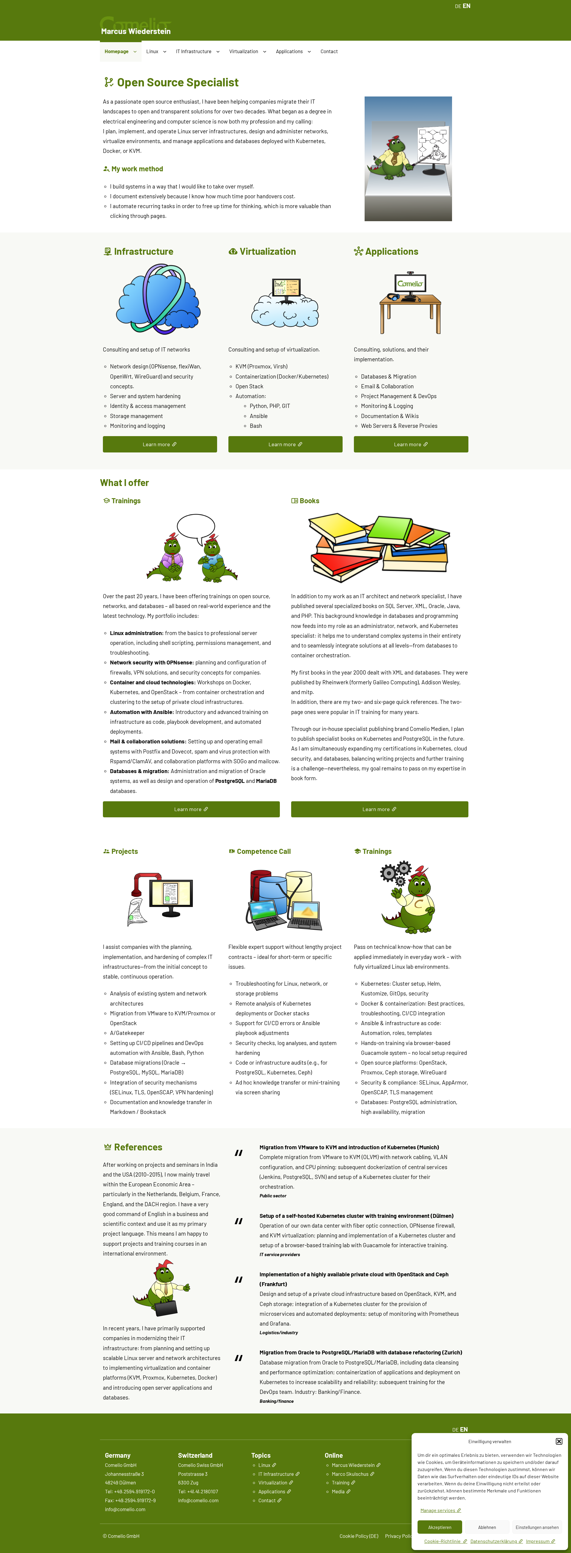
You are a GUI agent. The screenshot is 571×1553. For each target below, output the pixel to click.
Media (338, 1491)
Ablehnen (487, 1527)
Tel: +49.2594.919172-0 (130, 1491)
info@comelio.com (125, 1509)
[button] (559, 1441)
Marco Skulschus (350, 1474)
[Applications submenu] (309, 52)
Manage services (438, 1510)
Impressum (538, 1541)
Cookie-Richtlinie (443, 1541)
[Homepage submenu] (135, 52)
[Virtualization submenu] (265, 52)
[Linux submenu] (165, 52)
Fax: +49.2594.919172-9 (130, 1500)
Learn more (156, 444)
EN (466, 5)
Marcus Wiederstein (353, 1465)
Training (340, 1482)
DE (458, 6)
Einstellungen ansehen (537, 1527)
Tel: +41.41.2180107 (198, 1491)
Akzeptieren (439, 1527)
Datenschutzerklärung (493, 1541)
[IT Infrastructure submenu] (218, 52)
